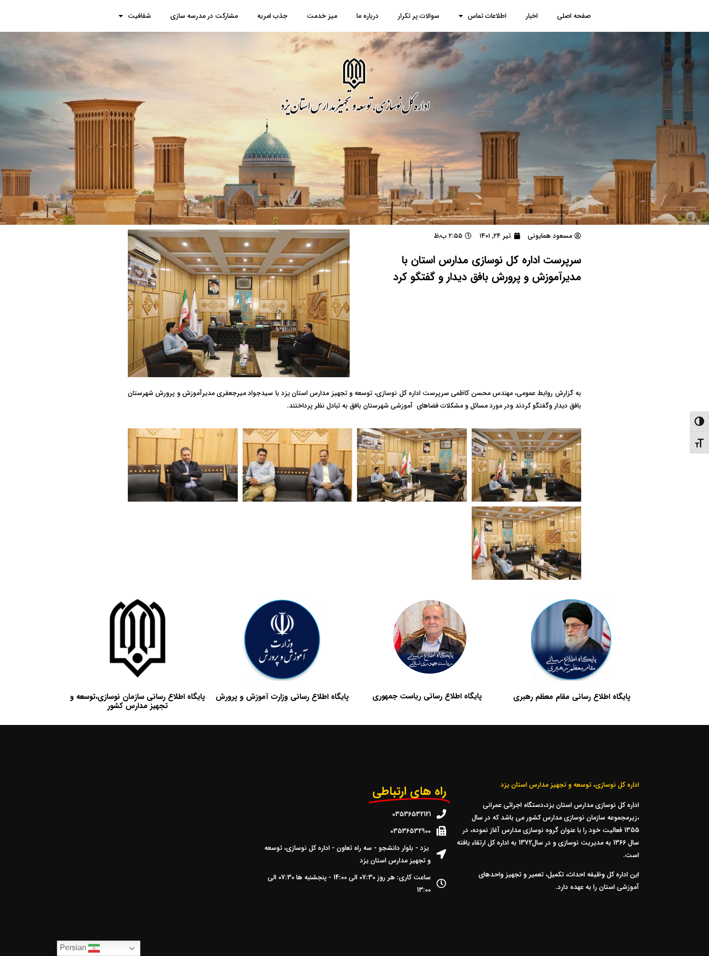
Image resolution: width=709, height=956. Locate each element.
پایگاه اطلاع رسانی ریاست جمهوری (427, 696)
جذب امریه (272, 16)
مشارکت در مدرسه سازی (204, 16)
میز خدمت (322, 16)
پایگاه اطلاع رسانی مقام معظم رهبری (571, 697)
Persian (74, 947)
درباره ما (367, 16)
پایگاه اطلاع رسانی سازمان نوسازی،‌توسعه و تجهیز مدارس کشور (137, 701)
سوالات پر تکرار (418, 16)
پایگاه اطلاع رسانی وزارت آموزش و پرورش (282, 697)
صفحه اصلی (574, 16)
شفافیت (139, 16)
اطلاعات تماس (487, 16)
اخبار (532, 16)
